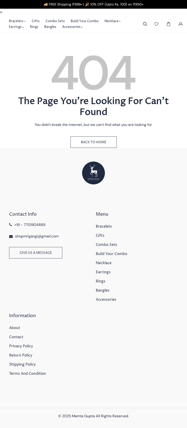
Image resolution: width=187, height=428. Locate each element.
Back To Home (93, 142)
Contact (16, 337)
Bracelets (104, 226)
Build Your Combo (111, 253)
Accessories (106, 299)
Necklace (104, 263)
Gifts (100, 235)
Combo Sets (106, 244)
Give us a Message (36, 253)
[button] (168, 24)
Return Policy (20, 355)
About (14, 327)
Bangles (102, 290)
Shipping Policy (22, 364)
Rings (100, 281)
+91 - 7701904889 (29, 224)
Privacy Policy (21, 346)
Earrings (103, 272)
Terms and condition (27, 373)
